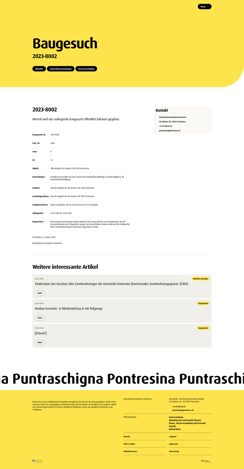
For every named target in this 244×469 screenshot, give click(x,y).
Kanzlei (172, 426)
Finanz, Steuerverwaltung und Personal (187, 423)
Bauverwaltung (176, 417)
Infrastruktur (175, 429)
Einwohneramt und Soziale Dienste (185, 420)
